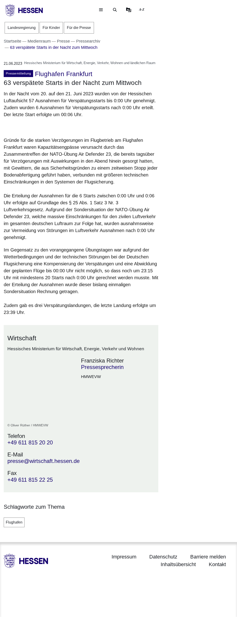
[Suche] (114, 9)
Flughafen (14, 522)
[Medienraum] (128, 9)
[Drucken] (43, 126)
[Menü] (100, 9)
